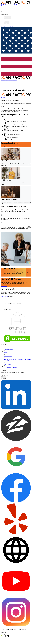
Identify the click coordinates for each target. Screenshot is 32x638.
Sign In (2, 26)
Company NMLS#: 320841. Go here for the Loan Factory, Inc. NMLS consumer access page (17, 360)
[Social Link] (16, 409)
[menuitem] (7, 17)
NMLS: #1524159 (8, 356)
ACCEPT (10, 296)
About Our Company (9, 349)
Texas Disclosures (8, 364)
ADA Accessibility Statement (10, 367)
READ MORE (4, 296)
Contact (5, 352)
